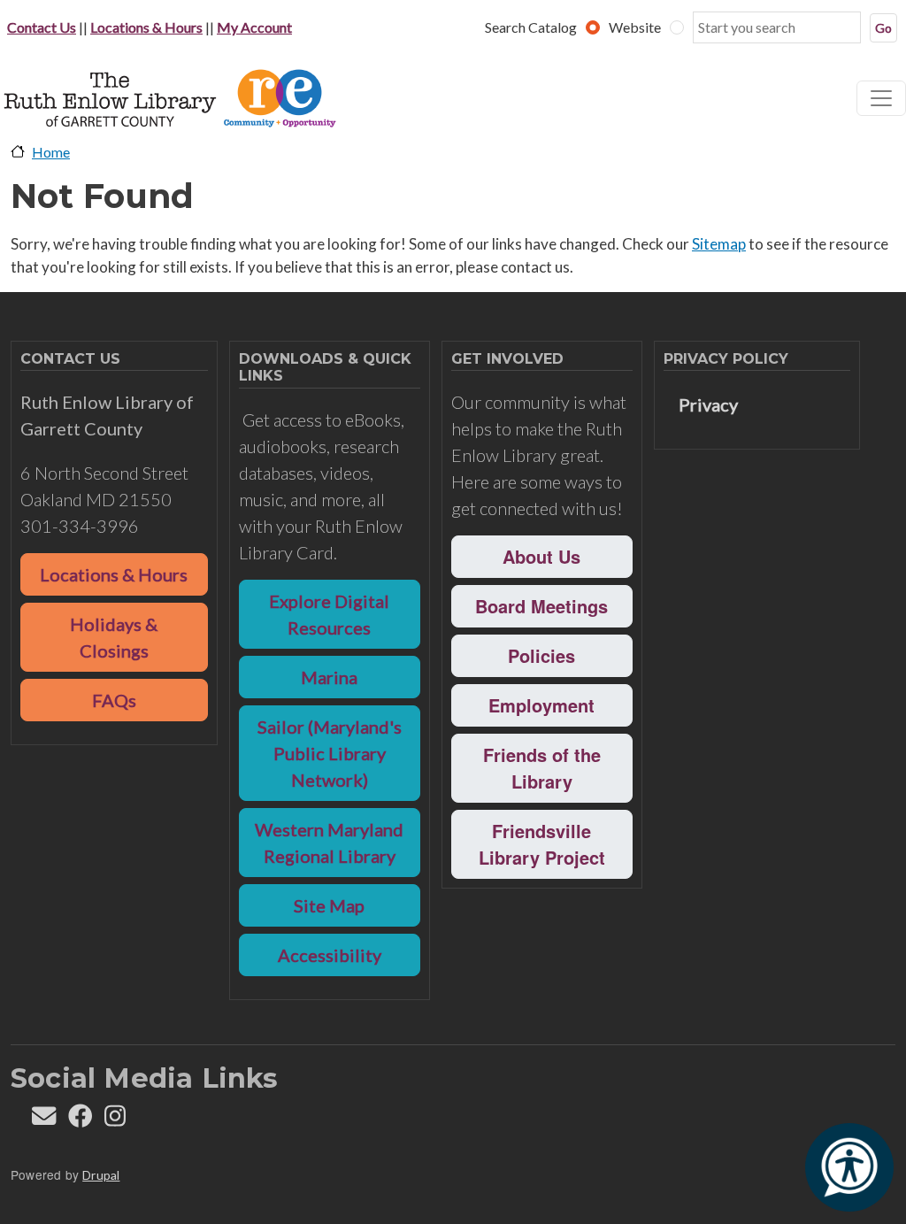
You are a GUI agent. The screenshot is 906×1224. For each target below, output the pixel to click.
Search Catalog (531, 27)
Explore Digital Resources (329, 614)
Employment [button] (541, 705)
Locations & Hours (146, 27)
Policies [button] (541, 655)
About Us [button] (541, 556)
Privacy (708, 404)
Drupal (100, 1174)
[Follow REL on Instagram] (115, 1120)
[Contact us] (44, 1120)
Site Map (329, 905)
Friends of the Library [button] (542, 768)
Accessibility (329, 955)
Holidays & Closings (113, 637)
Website (635, 27)
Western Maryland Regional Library (329, 842)
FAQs (114, 700)
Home (51, 151)
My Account (254, 27)
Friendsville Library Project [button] (542, 844)
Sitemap (719, 244)
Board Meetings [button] (541, 606)
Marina (329, 677)
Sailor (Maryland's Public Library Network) (329, 753)
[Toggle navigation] (881, 98)
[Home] (191, 98)
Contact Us (41, 27)
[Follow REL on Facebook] (80, 1120)
